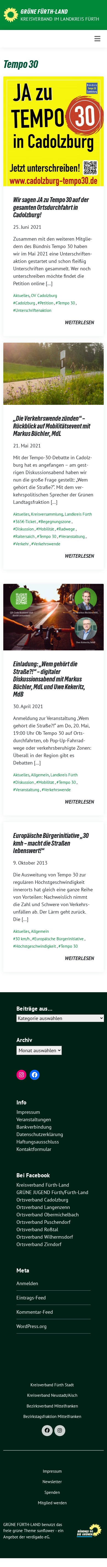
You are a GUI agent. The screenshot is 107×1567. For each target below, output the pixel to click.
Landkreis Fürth (78, 514)
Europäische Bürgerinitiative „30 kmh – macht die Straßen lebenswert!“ (51, 843)
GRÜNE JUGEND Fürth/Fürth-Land (52, 1192)
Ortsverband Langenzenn (43, 1207)
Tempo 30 (66, 303)
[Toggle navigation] (97, 38)
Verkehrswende (46, 543)
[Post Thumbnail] (53, 131)
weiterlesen (79, 322)
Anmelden (27, 1283)
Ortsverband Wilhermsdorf (44, 1237)
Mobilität (46, 529)
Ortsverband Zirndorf (38, 1244)
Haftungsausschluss (37, 1142)
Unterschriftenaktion (33, 310)
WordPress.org (31, 1326)
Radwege (67, 529)
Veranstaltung (73, 536)
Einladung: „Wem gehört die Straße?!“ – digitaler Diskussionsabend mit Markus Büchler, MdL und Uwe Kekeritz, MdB (49, 679)
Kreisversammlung (47, 514)
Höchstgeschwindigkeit (35, 946)
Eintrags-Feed (31, 1297)
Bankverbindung (34, 1127)
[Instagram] (59, 1430)
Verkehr (22, 543)
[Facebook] (47, 1430)
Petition (46, 303)
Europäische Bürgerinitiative (59, 938)
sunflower (45, 1530)
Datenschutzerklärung (39, 1134)
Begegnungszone (56, 521)
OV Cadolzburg (44, 295)
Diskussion (24, 529)
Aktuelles (21, 295)
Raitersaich (25, 536)
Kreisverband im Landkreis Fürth (60, 19)
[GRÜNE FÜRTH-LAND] (10, 14)
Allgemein (40, 774)
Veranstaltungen (33, 1119)
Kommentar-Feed (34, 1312)
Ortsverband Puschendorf (43, 1222)
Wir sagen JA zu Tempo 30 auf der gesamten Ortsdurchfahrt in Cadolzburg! (51, 207)
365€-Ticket (25, 521)
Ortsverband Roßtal (37, 1229)
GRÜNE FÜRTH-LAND (44, 11)
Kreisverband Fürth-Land (42, 1185)
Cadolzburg (25, 303)
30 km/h (22, 938)
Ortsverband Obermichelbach (47, 1214)
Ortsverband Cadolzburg (42, 1200)
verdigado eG (37, 1536)
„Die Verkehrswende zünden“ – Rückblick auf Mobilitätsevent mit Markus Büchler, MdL (51, 426)
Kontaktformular (33, 1149)
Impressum (28, 1112)
